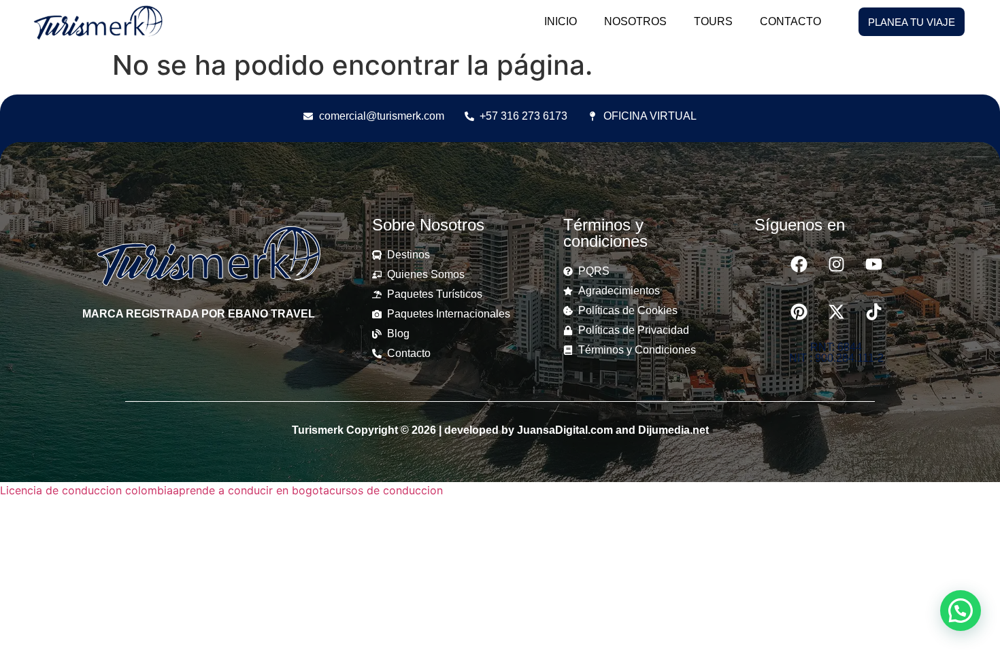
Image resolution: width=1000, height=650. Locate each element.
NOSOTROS (635, 21)
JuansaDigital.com (565, 430)
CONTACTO (790, 21)
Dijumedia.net (673, 430)
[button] (960, 610)
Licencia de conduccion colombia (86, 490)
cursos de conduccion (386, 490)
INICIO (560, 21)
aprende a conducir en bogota (251, 490)
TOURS (713, 21)
